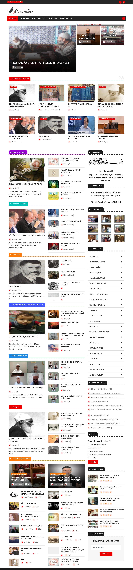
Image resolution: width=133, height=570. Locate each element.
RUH (23, 559)
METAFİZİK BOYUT (96, 370)
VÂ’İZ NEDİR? (43, 136)
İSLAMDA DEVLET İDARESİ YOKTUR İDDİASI (110, 35)
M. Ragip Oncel (28, 529)
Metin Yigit (103, 142)
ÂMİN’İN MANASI (66, 492)
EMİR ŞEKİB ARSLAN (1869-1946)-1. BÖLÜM (70, 448)
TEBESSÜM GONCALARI (99, 332)
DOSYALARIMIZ (95, 353)
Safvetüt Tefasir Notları (78, 86)
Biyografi (14, 86)
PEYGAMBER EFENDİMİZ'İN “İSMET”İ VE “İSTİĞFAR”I (70, 160)
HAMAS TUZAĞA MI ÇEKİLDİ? (71, 221)
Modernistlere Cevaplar (48, 86)
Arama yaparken (94, 448)
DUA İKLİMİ (93, 326)
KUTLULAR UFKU (96, 348)
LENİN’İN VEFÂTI (66, 261)
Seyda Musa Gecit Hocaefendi (50, 110)
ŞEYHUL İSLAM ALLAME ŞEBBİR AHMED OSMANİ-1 (72, 414)
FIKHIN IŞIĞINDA (95, 289)
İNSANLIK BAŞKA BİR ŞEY (70, 323)
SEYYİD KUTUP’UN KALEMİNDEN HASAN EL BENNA (72, 504)
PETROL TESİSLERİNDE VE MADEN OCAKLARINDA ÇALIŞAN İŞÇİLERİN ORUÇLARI (72, 550)
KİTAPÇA (93, 310)
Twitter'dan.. (93, 458)
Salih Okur (74, 110)
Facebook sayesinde (96, 451)
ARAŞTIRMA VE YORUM (98, 300)
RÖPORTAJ (93, 343)
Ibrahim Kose (67, 518)
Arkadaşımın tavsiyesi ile (97, 445)
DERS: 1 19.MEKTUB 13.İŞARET (32, 526)
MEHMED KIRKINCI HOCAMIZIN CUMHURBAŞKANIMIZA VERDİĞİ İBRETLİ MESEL (72, 313)
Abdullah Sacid (68, 540)
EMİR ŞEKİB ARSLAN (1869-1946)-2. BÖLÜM (70, 437)
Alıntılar (43, 119)
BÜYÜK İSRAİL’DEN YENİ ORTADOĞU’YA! (27, 235)
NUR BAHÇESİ (95, 273)
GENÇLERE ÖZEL (96, 364)
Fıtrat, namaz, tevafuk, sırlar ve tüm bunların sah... (111, 488)
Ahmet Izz (15, 110)
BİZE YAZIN (53, 19)
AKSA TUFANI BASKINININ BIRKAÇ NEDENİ (70, 233)
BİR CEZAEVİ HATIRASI (29, 503)
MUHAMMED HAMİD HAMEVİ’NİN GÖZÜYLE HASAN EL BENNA (72, 426)
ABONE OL (106, 554)
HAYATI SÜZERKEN (97, 337)
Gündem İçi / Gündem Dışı (107, 119)
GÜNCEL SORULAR (97, 305)
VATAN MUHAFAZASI (68, 272)
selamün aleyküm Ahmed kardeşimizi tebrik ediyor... (109, 522)
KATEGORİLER (65, 19)
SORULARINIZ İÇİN (39, 19)
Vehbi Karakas (18, 484)
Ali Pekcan (66, 264)
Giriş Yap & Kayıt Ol (15, 2)
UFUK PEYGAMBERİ (97, 262)
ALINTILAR (93, 359)
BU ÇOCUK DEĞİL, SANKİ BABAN (23, 336)
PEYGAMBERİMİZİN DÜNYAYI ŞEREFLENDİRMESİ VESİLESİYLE (32, 493)
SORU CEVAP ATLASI (98, 283)
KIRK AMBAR (94, 321)
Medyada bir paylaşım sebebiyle (100, 454)
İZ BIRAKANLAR (95, 316)
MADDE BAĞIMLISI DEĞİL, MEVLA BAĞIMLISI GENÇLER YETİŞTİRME (65, 478)
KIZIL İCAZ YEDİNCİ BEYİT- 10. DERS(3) (26, 387)
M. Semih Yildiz (45, 139)
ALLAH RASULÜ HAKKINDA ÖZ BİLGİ (25, 184)
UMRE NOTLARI (66, 537)
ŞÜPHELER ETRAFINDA (98, 294)
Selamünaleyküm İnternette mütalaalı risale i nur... (110, 499)
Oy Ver (93, 462)
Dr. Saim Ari (67, 164)
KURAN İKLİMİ (95, 267)
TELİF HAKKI (24, 19)
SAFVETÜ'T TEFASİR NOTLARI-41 (34, 63)
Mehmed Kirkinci (68, 275)
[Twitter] (124, 2)
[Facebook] (120, 2)
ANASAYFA (12, 19)
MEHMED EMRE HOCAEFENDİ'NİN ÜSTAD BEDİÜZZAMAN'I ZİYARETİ (72, 335)
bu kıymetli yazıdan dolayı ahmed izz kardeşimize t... (112, 511)
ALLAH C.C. (94, 256)
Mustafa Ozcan (16, 142)
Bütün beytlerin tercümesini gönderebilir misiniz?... (110, 477)
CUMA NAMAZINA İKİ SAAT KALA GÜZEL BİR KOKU (33, 538)
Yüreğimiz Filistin (16, 119)
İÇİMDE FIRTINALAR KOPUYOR (72, 514)
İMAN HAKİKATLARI (97, 278)
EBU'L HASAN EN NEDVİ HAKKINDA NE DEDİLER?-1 (30, 515)
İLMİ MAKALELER (96, 375)
